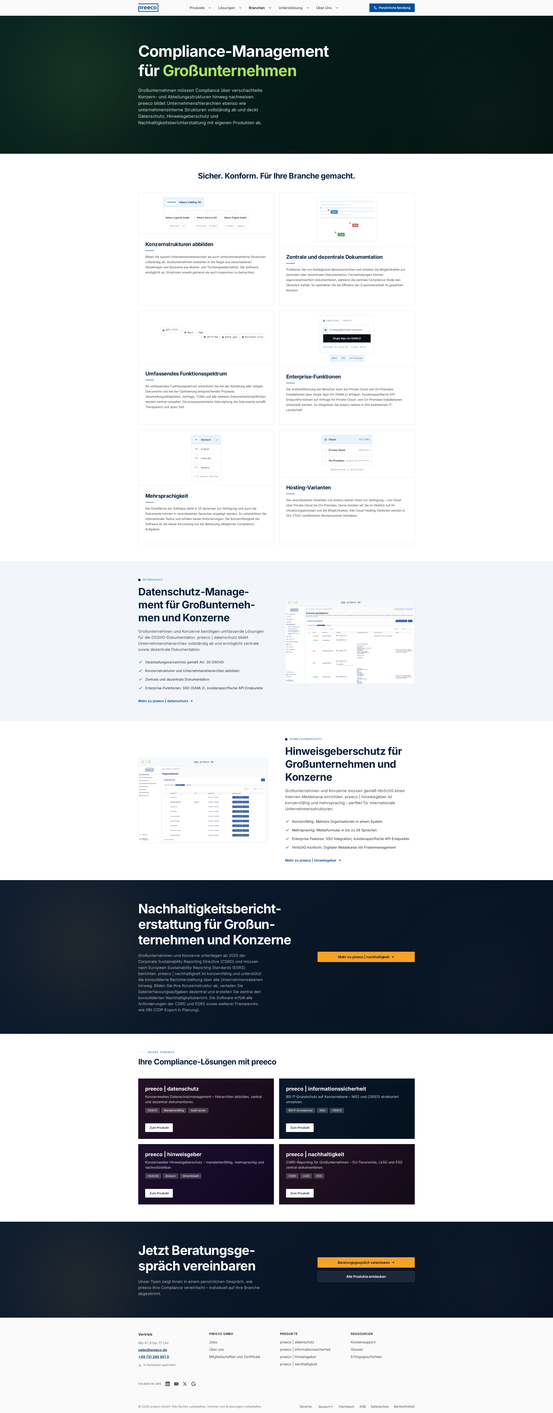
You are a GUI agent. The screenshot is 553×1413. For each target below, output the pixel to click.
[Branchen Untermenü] (271, 7)
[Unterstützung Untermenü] (309, 7)
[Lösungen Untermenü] (241, 7)
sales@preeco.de (152, 1350)
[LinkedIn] (167, 1384)
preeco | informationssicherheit (305, 1349)
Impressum (346, 1406)
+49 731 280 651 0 (153, 1357)
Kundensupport (363, 1342)
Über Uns (324, 8)
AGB (362, 1406)
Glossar (357, 1349)
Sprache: (306, 1406)
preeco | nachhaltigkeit (298, 1364)
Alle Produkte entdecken (366, 1276)
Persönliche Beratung (394, 7)
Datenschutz (380, 1406)
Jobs (213, 1342)
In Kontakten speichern (159, 1365)
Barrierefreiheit (404, 1406)
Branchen (257, 8)
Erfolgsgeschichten (366, 1357)
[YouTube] (176, 1384)
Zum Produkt (158, 1127)
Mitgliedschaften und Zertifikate (234, 1357)
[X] (185, 1384)
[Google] (193, 1384)
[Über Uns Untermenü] (338, 7)
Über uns (216, 1349)
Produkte (197, 8)
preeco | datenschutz (297, 1342)
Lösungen (226, 8)
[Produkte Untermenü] (211, 7)
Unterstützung (290, 8)
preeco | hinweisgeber (298, 1357)
